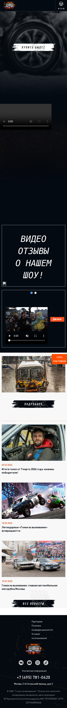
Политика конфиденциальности (34, 627)
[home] (8, 5)
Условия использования (34, 636)
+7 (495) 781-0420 (33, 677)
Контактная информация (34, 670)
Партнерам (34, 621)
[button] (61, 5)
